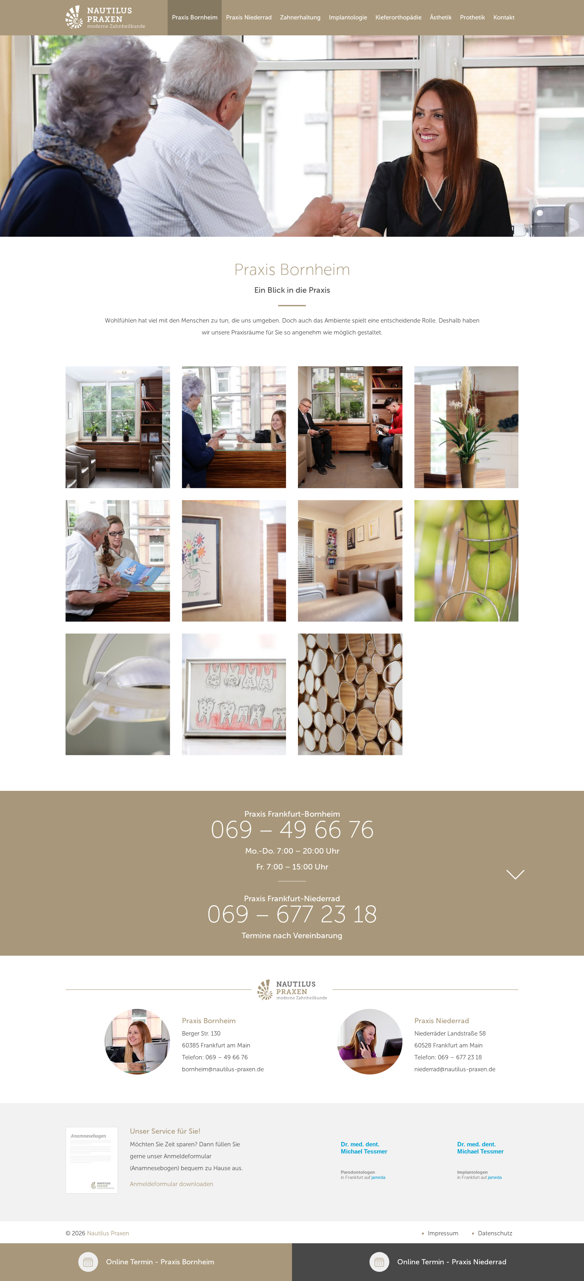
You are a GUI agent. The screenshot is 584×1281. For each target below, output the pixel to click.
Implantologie (348, 17)
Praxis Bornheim (195, 17)
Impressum (443, 1233)
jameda (378, 1177)
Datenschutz (495, 1233)
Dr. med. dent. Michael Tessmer (364, 1148)
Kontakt (503, 17)
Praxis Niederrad (249, 17)
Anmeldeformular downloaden (171, 1184)
